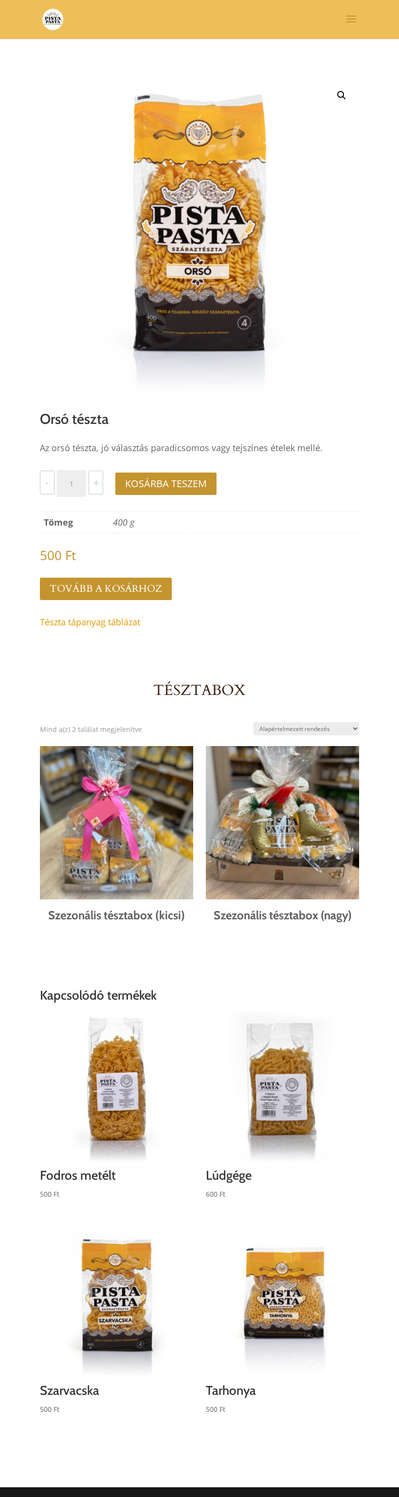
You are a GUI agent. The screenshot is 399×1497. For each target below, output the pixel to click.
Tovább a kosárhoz (106, 588)
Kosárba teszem (166, 483)
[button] (341, 95)
